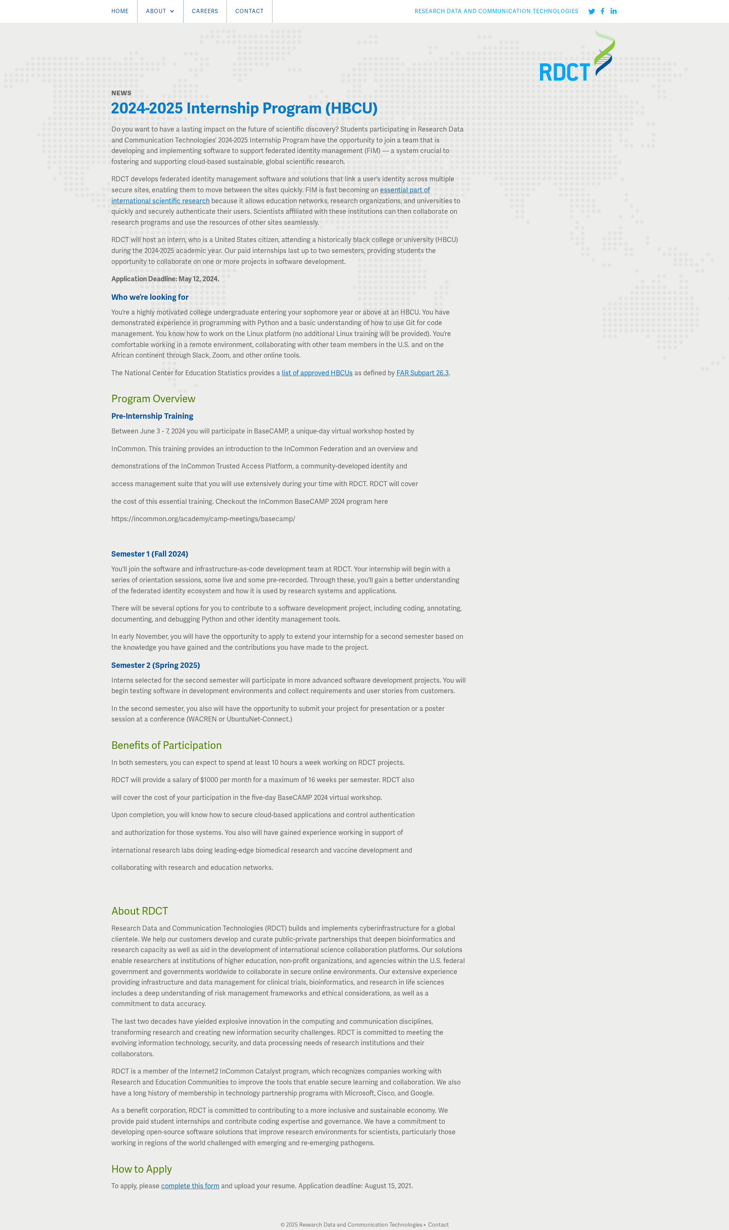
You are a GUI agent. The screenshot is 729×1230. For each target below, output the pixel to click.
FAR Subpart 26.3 (423, 373)
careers (205, 11)
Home (120, 11)
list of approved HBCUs (317, 373)
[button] (160, 11)
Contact (249, 11)
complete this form (190, 1186)
